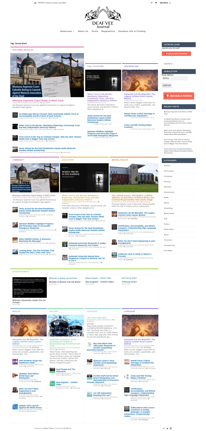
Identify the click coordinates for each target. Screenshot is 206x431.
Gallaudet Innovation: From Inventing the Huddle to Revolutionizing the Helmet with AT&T (65, 342)
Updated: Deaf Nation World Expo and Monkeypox (29, 376)
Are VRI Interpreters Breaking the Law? (102, 394)
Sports (166, 235)
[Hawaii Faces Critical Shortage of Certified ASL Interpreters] (127, 361)
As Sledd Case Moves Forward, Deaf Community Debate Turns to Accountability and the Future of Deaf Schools (49, 115)
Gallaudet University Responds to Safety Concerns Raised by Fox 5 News (87, 244)
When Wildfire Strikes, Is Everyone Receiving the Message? (35, 240)
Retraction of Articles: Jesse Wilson (56, 3)
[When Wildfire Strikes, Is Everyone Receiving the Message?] (15, 240)
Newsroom (66, 31)
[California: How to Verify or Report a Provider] (114, 255)
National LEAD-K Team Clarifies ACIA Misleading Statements (105, 363)
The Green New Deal (97, 318)
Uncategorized (43, 118)
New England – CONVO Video (99, 282)
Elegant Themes (48, 428)
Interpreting (152, 217)
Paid (165, 219)
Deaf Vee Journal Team (139, 117)
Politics (166, 224)
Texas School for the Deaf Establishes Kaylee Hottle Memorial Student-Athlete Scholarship (47, 149)
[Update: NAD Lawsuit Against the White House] (15, 406)
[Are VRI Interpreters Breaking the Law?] (89, 394)
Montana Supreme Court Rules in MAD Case (38, 100)
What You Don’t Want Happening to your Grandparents (136, 242)
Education (50, 129)
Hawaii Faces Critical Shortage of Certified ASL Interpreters (139, 115)
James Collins (124, 258)
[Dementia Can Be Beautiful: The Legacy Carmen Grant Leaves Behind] (140, 80)
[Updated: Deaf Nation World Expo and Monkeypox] (15, 374)
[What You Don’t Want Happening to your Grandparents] (114, 242)
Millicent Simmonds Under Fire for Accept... (29, 301)
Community (35, 102)
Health (146, 217)
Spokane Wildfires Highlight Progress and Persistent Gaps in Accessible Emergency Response (102, 133)
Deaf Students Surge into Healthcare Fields (30, 362)
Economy (167, 181)
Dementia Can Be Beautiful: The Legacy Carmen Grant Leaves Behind (139, 96)
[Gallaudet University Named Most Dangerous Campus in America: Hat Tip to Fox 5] (64, 257)
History (52, 349)
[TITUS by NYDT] (139, 278)
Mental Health (135, 202)
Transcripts (168, 240)
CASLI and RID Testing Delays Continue (138, 126)
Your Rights (168, 250)
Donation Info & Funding (132, 31)
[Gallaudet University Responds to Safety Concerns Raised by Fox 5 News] (64, 244)
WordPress (67, 428)
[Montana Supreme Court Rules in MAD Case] (47, 75)
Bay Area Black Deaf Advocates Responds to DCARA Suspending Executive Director (101, 346)
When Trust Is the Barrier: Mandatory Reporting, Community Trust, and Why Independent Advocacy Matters (49, 126)
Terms (95, 31)
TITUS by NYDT (129, 282)
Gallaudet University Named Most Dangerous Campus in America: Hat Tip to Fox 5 (87, 258)
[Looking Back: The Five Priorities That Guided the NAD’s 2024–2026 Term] (15, 251)
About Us (83, 31)
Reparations (108, 31)
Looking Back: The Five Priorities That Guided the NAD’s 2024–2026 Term (36, 251)
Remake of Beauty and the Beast (64, 282)
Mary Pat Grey (18, 102)
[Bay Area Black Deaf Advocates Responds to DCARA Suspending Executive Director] (89, 344)
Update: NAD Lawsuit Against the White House (30, 407)
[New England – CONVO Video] (102, 278)
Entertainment (60, 388)
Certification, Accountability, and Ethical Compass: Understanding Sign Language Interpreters (137, 228)
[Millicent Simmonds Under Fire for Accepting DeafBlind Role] (29, 287)
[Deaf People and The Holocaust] (52, 370)
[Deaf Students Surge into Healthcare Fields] (15, 361)
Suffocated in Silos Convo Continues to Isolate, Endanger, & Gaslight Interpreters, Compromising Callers (139, 412)
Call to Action (42, 129)
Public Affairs (169, 229)
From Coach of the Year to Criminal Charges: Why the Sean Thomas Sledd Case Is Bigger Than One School (50, 138)
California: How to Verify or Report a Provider (134, 255)
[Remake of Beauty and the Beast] (66, 278)
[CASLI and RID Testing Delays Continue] (127, 377)
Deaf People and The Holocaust (65, 370)
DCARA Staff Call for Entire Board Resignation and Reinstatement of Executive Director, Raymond (103, 379)
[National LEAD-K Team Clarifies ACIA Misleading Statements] (89, 361)
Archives (78, 373)
